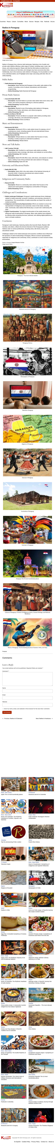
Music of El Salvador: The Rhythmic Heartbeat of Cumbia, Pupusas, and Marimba (11, 818)
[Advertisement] (12, 748)
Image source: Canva (7, 60)
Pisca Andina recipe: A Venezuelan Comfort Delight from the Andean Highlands (13, 1005)
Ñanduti (21, 112)
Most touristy (8, 792)
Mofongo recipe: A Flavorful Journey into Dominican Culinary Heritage (40, 982)
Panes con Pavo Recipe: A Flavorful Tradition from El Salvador (11, 1029)
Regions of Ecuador (6, 888)
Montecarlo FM (23, 133)
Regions (3, 886)
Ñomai (21, 188)
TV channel (4, 862)
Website (4, 702)
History (30, 840)
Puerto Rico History (34, 842)
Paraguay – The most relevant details (27, 275)
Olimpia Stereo (23, 140)
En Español (16, 1)
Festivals (3, 1099)
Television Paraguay (27, 410)
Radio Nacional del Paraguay (27, 91)
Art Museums (32, 792)
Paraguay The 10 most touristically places (27, 578)
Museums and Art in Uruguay (9, 1125)
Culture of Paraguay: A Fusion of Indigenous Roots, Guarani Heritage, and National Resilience (27, 613)
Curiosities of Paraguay (27, 511)
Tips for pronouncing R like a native (11, 842)
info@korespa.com (6, 1)
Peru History (32, 1029)
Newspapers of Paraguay (27, 376)
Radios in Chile (5, 910)
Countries (31, 1003)
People (30, 814)
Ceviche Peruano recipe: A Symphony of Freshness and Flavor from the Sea (40, 934)
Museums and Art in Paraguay (27, 309)
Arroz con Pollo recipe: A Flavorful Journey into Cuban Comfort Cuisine (41, 910)
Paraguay (4, 651)
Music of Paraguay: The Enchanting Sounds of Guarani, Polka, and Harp (27, 647)
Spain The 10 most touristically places (12, 794)
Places (2, 792)
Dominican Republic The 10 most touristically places (38, 1077)
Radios (2, 908)
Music (2, 814)
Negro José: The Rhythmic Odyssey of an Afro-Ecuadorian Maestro (13, 958)
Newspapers (32, 886)
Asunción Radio (23, 104)
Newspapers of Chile (34, 888)
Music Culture (8, 814)
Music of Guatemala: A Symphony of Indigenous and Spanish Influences (39, 864)
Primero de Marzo (24, 119)
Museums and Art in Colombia (37, 794)
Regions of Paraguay (27, 444)
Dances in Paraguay (27, 477)
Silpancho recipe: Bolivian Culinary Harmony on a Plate (38, 958)
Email (3, 695)
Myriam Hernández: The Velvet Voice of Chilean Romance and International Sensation (12, 1078)
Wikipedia (17, 242)
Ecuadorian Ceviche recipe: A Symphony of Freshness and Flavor (41, 1053)
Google (13, 242)
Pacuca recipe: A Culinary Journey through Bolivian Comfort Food (41, 1102)
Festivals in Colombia (7, 1102)
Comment (5, 671)
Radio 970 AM (23, 161)
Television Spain (5, 864)
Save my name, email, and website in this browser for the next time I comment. (27, 708)
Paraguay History (27, 343)
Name (4, 688)
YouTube (22, 242)
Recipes (30, 908)
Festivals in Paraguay (27, 545)
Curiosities (3, 840)
